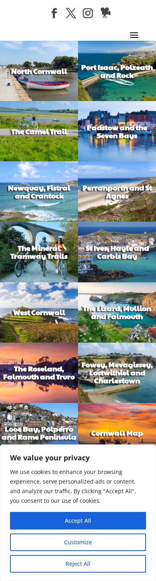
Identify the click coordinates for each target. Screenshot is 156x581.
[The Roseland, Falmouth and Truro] (39, 401)
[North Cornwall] (39, 99)
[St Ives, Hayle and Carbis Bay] (117, 280)
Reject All (78, 563)
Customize (78, 542)
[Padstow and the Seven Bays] (117, 159)
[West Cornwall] (39, 340)
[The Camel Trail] (39, 159)
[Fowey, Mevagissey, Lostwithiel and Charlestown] (117, 401)
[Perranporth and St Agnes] (117, 219)
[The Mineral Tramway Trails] (39, 280)
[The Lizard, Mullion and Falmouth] (117, 340)
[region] (78, 512)
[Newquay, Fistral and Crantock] (39, 219)
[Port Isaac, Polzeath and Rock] (117, 99)
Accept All (78, 520)
